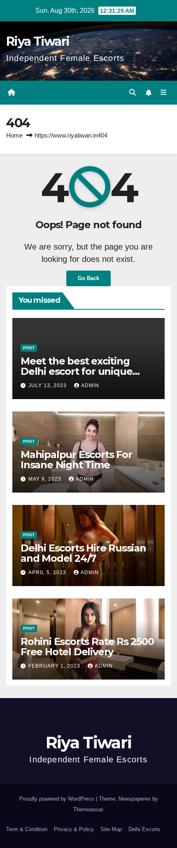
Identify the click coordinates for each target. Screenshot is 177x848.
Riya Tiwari (37, 41)
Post (29, 348)
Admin (90, 385)
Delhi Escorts (144, 829)
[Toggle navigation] (163, 92)
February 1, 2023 (55, 666)
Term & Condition (26, 829)
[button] (132, 92)
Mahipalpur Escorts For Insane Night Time (76, 460)
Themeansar (87, 809)
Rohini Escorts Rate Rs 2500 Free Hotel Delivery (87, 646)
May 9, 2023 (45, 479)
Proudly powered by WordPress (57, 799)
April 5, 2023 (48, 572)
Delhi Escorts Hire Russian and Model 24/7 (83, 553)
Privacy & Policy (74, 829)
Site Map (111, 829)
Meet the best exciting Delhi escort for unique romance (76, 371)
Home (14, 135)
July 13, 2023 (48, 385)
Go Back (88, 278)
